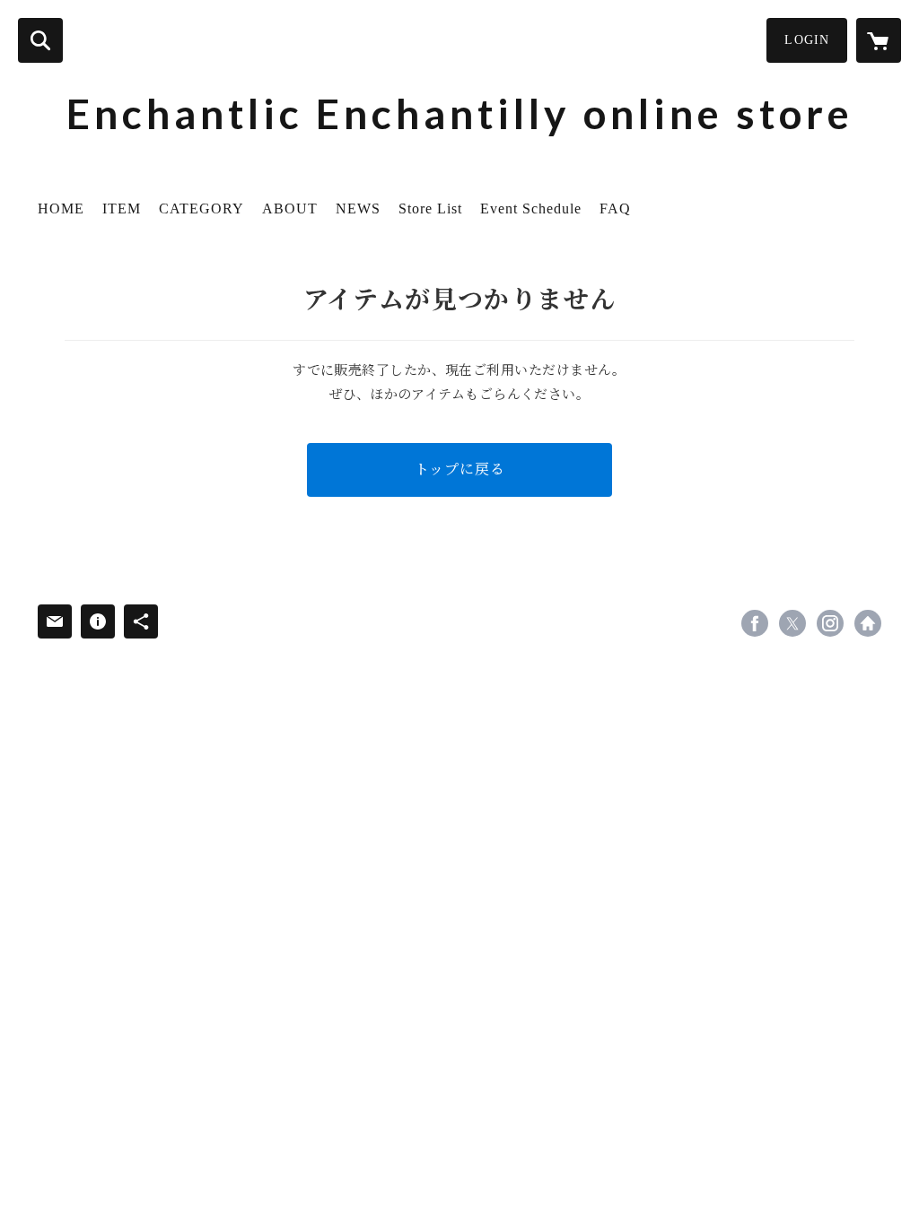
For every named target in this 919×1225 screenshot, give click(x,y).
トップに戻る (460, 469)
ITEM (121, 208)
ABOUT (290, 208)
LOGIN (806, 40)
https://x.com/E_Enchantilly (792, 623)
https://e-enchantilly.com (867, 623)
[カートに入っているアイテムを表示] (878, 40)
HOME (61, 208)
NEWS (358, 208)
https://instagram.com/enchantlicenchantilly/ (830, 623)
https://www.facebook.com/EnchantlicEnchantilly (754, 623)
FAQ (615, 208)
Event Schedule (531, 208)
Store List (430, 208)
